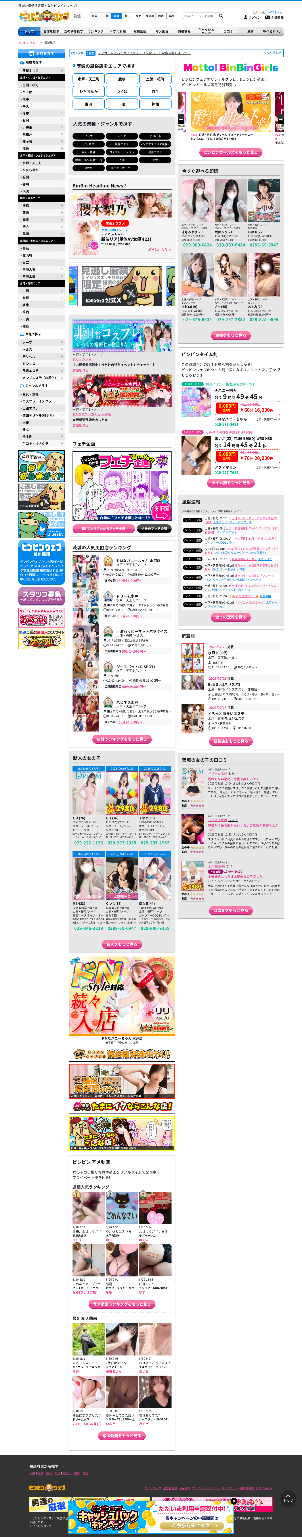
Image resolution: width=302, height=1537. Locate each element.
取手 (155, 91)
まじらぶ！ (265, 559)
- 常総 (25, 297)
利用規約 (184, 1488)
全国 (94, 16)
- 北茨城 (26, 255)
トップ (29, 31)
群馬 (172, 16)
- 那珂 (25, 184)
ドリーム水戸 (82, 359)
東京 (138, 16)
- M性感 (26, 436)
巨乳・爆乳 (89, 152)
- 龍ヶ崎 (26, 141)
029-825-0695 (264, 319)
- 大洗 (25, 191)
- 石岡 (25, 120)
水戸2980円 (216, 866)
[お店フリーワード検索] (221, 16)
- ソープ (26, 342)
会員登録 (277, 17)
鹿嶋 (122, 78)
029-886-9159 (155, 928)
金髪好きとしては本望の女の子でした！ (237, 876)
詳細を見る (81, 370)
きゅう (233, 820)
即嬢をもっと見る (230, 335)
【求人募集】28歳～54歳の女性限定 (254, 539)
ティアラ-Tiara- (227, 532)
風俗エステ (122, 144)
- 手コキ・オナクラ (34, 443)
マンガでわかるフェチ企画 (106, 528)
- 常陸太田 (28, 276)
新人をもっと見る (122, 944)
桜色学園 (265, 596)
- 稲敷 (25, 148)
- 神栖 (25, 205)
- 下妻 (25, 319)
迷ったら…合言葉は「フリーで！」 (257, 576)
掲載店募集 (247, 1488)
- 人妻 (25, 422)
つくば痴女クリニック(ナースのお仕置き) (240, 553)
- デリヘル (28, 356)
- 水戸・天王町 (31, 163)
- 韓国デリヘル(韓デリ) (37, 415)
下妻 (122, 104)
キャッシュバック (206, 31)
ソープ (88, 136)
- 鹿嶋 (25, 212)
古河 (88, 104)
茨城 (116, 16)
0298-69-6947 (122, 928)
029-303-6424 (197, 245)
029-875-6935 (197, 319)
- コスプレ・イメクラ (36, 401)
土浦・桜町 (155, 78)
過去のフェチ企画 (154, 528)
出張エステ (155, 152)
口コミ (228, 31)
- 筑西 (25, 312)
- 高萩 (25, 248)
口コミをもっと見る (231, 910)
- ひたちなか (30, 170)
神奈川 (150, 16)
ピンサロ (88, 144)
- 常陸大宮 (28, 269)
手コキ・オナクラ (122, 168)
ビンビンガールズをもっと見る (231, 152)
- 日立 (25, 262)
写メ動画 (162, 31)
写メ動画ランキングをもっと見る (122, 1304)
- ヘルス (26, 349)
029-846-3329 (88, 928)
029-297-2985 (122, 843)
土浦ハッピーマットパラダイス (232, 522)
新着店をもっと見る (231, 741)
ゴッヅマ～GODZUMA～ (220, 542)
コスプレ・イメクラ (121, 152)
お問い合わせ (264, 1488)
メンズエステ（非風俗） (155, 144)
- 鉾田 (25, 233)
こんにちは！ (264, 12)
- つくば (26, 92)
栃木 (161, 16)
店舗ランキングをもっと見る (122, 739)
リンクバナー (230, 1488)
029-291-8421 (227, 424)
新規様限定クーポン (244, 559)
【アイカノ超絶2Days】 (250, 603)
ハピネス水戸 (217, 820)
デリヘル (155, 136)
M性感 (89, 168)
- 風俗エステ (30, 370)
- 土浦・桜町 (30, 85)
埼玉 (127, 16)
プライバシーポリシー (206, 1488)
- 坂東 (25, 304)
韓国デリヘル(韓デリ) (88, 160)
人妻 (122, 160)
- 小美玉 (26, 127)
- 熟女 (25, 429)
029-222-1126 (88, 843)
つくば (122, 91)
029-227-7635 (227, 472)
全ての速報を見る (230, 617)
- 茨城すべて (30, 70)
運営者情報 (170, 1488)
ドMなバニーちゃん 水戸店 (92, 414)
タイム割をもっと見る (231, 482)
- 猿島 (25, 326)
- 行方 (25, 226)
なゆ (229, 866)
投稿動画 (140, 31)
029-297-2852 (230, 319)
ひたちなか (89, 91)
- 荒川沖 (26, 134)
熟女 (155, 160)
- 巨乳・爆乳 (30, 394)
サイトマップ (153, 1488)
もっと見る (270, 53)
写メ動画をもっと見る (122, 1435)
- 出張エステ (30, 408)
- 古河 (25, 290)
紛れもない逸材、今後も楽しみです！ (235, 779)
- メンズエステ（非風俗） (39, 377)
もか (231, 773)
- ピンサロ (28, 363)
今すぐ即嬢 (118, 31)
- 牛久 (25, 106)
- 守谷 (25, 113)
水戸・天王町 (88, 78)
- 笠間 (25, 177)
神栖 (155, 104)
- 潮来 (25, 219)
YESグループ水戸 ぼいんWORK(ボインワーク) (234, 580)
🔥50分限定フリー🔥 (245, 596)
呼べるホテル (272, 31)
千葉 (105, 16)
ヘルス (122, 136)
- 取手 (25, 99)
